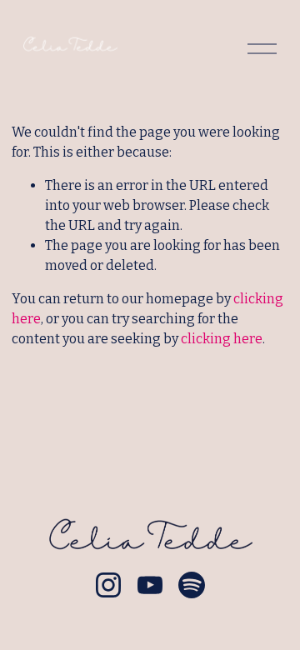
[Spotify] (191, 585)
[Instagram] (108, 585)
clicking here (221, 339)
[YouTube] (150, 585)
